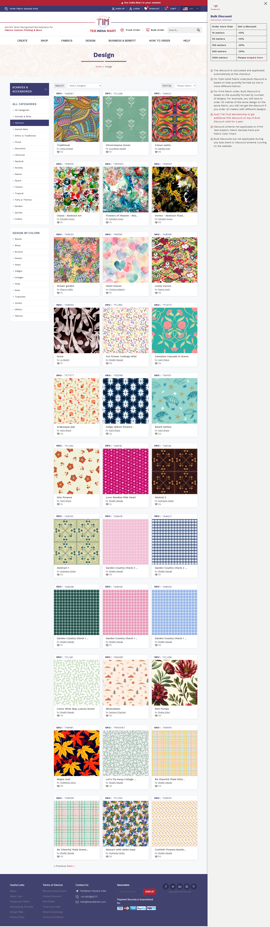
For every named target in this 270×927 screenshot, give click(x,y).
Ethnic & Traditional (25, 135)
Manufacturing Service (55, 891)
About (13, 891)
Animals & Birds (23, 116)
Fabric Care (16, 896)
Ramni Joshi (164, 289)
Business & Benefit (122, 40)
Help (186, 40)
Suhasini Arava (67, 219)
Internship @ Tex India (21, 906)
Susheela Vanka (166, 501)
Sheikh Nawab (116, 360)
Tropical (19, 193)
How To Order (159, 40)
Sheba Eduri (164, 712)
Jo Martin (64, 360)
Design (90, 40)
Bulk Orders (49, 901)
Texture (19, 187)
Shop (44, 40)
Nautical (19, 161)
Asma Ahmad (66, 149)
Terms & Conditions (53, 917)
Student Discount (52, 896)
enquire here (255, 57)
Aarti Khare (163, 360)
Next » (71, 865)
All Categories (22, 110)
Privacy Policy (17, 917)
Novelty (19, 167)
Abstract (19, 123)
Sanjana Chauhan (117, 712)
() (61, 152)
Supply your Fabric (20, 901)
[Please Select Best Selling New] (185, 85)
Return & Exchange (53, 912)
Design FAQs (16, 912)
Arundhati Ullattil (117, 149)
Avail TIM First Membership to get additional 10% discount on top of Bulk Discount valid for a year (237, 118)
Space (18, 180)
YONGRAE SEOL (68, 783)
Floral (18, 142)
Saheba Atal (164, 149)
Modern (19, 206)
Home (99, 66)
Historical (20, 155)
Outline (18, 219)
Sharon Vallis (66, 289)
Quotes (18, 212)
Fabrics (66, 40)
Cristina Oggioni (117, 289)
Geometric (20, 148)
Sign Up (149, 891)
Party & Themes (23, 199)
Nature (18, 174)
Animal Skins (21, 129)
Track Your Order (52, 906)
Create (22, 40)
